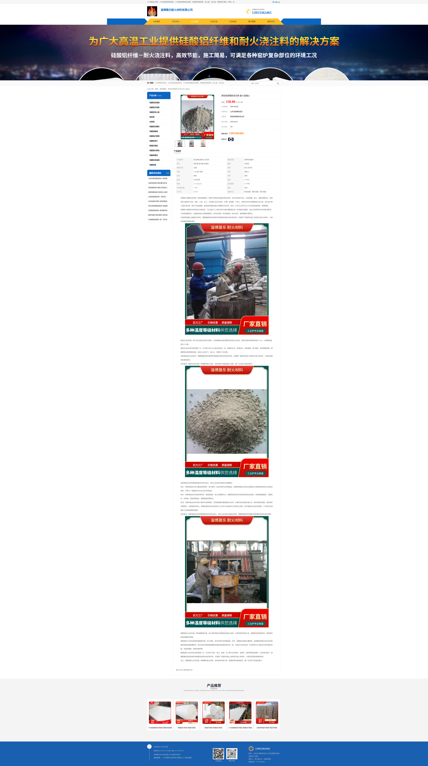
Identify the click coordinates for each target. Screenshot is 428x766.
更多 (167, 173)
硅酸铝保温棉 (154, 160)
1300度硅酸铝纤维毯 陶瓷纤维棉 (213, 728)
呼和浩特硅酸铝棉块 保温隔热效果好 (158, 206)
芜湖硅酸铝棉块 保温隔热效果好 (158, 210)
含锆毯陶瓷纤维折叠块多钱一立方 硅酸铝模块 (158, 183)
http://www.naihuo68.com (184, 670)
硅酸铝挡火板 (154, 112)
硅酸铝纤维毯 (154, 136)
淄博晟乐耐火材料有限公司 (162, 754)
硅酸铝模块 (153, 155)
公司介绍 (213, 21)
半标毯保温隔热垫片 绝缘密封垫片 (158, 178)
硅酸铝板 (152, 165)
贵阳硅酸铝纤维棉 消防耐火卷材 (158, 187)
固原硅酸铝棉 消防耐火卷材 (157, 192)
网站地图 (188, 758)
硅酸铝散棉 (153, 131)
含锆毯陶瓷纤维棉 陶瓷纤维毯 (186, 728)
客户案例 (251, 21)
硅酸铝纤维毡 (154, 150)
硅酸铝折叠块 (154, 126)
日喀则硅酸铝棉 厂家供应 (157, 197)
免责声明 (173, 758)
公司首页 (156, 21)
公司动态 (232, 21)
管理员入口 (181, 758)
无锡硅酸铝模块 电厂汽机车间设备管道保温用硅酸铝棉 (158, 219)
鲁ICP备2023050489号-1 (176, 751)
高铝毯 (151, 117)
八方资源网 (166, 758)
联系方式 (271, 21)
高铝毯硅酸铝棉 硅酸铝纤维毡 (240, 728)
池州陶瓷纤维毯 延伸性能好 (157, 201)
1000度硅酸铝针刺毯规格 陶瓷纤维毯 (267, 728)
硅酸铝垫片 (153, 141)
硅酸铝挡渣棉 (154, 103)
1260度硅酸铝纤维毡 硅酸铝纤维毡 (160, 728)
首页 (156, 89)
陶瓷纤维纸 (153, 146)
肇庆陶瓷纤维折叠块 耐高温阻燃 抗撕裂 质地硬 (158, 215)
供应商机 (175, 21)
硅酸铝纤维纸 (154, 107)
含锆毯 (151, 122)
